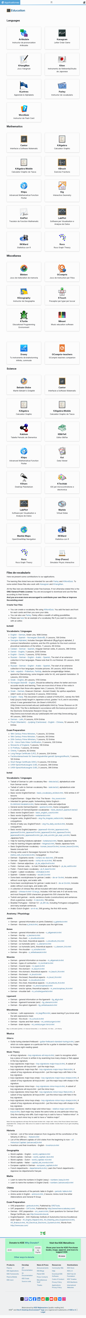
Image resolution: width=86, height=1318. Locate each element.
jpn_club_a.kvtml (47, 835)
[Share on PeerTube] (55, 1298)
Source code (26, 1281)
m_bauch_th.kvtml (56, 971)
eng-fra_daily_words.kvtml (53, 824)
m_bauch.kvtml (38, 969)
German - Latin (16, 719)
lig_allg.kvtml (57, 999)
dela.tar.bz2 (54, 781)
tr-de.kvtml (39, 900)
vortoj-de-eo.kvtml (44, 860)
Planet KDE (41, 1274)
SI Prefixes (15, 748)
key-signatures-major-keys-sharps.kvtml (59, 1078)
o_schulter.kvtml (39, 949)
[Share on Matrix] (22, 1298)
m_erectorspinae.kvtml (43, 986)
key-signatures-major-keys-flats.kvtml (56, 1069)
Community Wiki (57, 1268)
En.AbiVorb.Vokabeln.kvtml (21, 804)
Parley (56, 581)
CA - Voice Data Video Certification (25, 742)
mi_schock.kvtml (36, 1019)
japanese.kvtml (61, 829)
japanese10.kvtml (17, 832)
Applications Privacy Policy (57, 1286)
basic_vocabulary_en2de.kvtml (50, 793)
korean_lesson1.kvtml (50, 846)
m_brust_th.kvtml (54, 977)
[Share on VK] (59, 1298)
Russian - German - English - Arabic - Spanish (30, 657)
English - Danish (17, 654)
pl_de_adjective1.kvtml (45, 863)
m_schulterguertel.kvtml (42, 991)
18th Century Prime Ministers (22, 734)
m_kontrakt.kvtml (45, 963)
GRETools (55, 1206)
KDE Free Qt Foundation (71, 1275)
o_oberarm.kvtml (44, 944)
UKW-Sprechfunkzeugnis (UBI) (23, 765)
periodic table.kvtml (63, 1191)
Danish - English (17, 652)
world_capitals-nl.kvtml (41, 1160)
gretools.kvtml (32, 1206)
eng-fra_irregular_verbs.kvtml (51, 818)
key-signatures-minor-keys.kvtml (50, 1086)
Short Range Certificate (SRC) (23, 762)
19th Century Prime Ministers (22, 736)
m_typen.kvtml (38, 966)
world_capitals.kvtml (41, 1154)
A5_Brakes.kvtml (17, 1222)
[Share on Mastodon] (26, 1298)
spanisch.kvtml (46, 807)
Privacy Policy (57, 1282)
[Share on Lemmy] (47, 1298)
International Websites (71, 1286)
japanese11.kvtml (33, 832)
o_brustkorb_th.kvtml (55, 941)
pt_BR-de (44, 903)
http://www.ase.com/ (19, 1225)
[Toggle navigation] (51, 2)
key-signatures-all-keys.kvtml (41, 1055)
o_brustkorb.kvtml (36, 938)
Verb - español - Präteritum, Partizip (25, 671)
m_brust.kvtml (35, 974)
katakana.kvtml (49, 841)
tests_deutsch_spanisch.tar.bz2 (64, 810)
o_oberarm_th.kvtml (62, 947)
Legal (43, 1312)
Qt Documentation (27, 1274)
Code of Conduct (58, 1279)
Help (53, 1271)
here (22, 618)
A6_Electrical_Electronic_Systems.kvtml (43, 1222)
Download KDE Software (57, 1275)
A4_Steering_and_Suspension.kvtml (59, 1220)
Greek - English (17, 680)
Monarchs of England (19, 745)
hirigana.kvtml (48, 844)
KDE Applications (13, 1271)
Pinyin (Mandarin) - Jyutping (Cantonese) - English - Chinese (36, 722)
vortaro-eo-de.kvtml (44, 858)
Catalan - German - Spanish (22, 649)
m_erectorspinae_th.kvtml (61, 988)
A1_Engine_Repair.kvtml (33, 1220)
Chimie (13, 751)
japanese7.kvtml (63, 832)
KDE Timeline (71, 1279)
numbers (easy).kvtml (60, 1180)
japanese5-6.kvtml (46, 829)
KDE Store (70, 1268)
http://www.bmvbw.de (39, 1214)
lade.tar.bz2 (54, 787)
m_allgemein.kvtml (56, 960)
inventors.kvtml (52, 1145)
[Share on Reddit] (43, 1298)
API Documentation (27, 1269)
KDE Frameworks (13, 1274)
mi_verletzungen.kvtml (50, 1022)
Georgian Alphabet (18, 640)
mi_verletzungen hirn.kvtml (43, 1024)
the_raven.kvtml (59, 798)
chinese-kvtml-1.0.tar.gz (29, 891)
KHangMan (58, 584)
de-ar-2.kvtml (64, 883)
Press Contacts (42, 1277)
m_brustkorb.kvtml (37, 980)
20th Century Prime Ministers (23, 739)
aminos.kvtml (37, 1194)
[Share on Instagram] (64, 1298)
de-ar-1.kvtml (58, 877)
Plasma (9, 1268)
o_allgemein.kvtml (53, 932)
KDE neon (10, 1280)
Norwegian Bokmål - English (22, 683)
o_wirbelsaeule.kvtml (37, 952)
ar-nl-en (34, 908)
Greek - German (17, 691)
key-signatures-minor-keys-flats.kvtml (56, 1092)
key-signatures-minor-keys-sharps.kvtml (59, 1100)
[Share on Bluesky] (30, 1298)
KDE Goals (25, 1278)
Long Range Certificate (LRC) (23, 753)
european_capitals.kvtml (47, 1165)
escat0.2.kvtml (44, 875)
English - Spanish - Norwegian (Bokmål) (27, 637)
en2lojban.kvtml (43, 872)
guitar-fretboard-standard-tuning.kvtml (57, 1041)
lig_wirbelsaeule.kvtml (47, 1005)
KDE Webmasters (41, 1308)
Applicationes (10, 3)
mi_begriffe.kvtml (43, 1013)
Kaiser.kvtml (34, 1137)
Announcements (42, 1268)
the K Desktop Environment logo (30, 1310)
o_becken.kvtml (33, 935)
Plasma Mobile (12, 1277)
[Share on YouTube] (51, 1298)
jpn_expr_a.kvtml (62, 835)
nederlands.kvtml (43, 815)
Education (18, 10)
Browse (62, 1256)
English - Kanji (16, 697)
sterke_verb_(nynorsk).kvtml (22, 855)
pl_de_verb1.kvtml (69, 866)
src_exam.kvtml (41, 1211)
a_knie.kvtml (32, 924)
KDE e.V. (70, 1271)
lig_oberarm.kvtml (49, 1002)
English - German (17, 635)
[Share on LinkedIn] (38, 1298)
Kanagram (44, 584)
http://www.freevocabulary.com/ (61, 1208)
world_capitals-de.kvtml (43, 1157)
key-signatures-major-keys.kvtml (50, 1064)
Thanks (39, 1285)
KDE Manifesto (72, 1282)
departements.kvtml (38, 1168)
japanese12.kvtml (48, 832)
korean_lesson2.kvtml (69, 846)
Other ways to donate (24, 1257)
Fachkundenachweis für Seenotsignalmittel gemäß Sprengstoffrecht (39, 756)
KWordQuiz (68, 581)
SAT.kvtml (30, 1208)
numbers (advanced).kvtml (61, 1182)
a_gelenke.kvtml (60, 922)
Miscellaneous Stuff (42, 1281)
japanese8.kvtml (17, 835)
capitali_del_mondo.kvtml (42, 1162)
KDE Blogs (40, 1271)
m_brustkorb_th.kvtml (55, 983)
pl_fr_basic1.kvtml (48, 869)
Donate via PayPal (37, 1250)
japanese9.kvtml (32, 835)
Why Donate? (32, 1242)
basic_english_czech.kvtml (47, 813)
